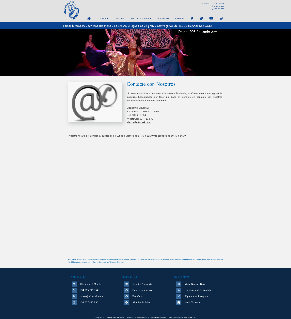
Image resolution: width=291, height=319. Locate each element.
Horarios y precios (142, 290)
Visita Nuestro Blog (195, 284)
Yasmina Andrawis (142, 284)
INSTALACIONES (140, 18)
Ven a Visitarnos (193, 302)
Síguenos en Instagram (196, 296)
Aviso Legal (173, 317)
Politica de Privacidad (187, 317)
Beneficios (137, 296)
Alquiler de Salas (141, 302)
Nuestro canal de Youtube (198, 290)
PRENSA (179, 18)
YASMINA (119, 18)
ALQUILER (163, 18)
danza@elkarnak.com (139, 122)
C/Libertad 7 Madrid (90, 284)
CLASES (102, 18)
